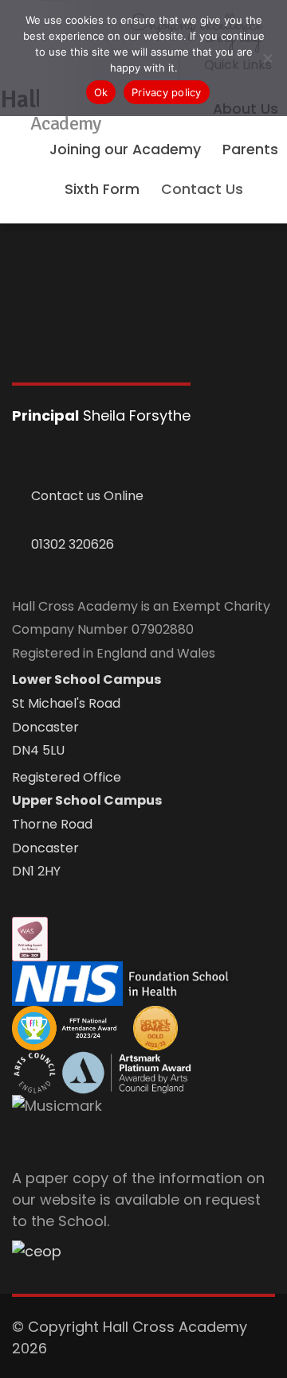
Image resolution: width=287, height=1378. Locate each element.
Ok (101, 92)
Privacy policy (167, 92)
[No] (267, 58)
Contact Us (202, 189)
